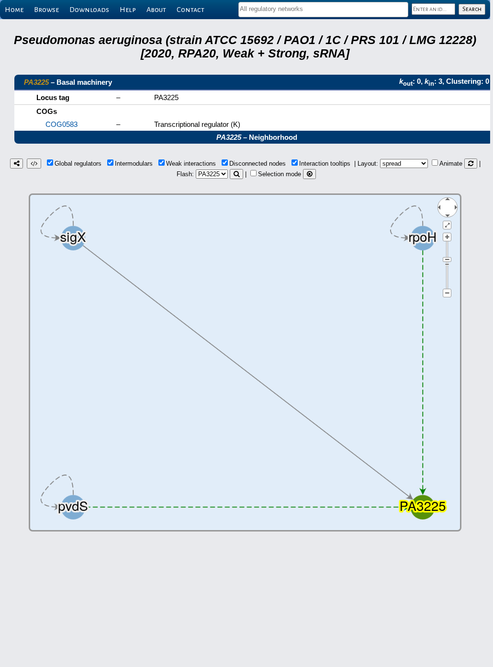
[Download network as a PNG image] (16, 163)
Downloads (89, 9)
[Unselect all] (309, 174)
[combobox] (323, 9)
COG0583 (61, 124)
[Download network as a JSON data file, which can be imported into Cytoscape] (34, 163)
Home (14, 9)
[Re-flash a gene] (236, 174)
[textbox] (323, 9)
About (156, 9)
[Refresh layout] (470, 163)
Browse (46, 9)
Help (128, 9)
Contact (190, 9)
